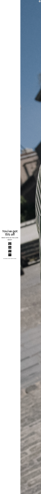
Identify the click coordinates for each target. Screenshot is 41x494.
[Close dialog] (40, 1)
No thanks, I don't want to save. (9, 258)
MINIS (9, 254)
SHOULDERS (9, 247)
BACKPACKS (9, 251)
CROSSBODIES (9, 243)
